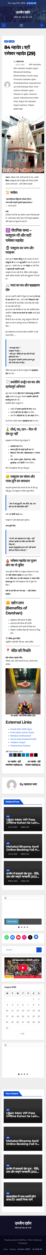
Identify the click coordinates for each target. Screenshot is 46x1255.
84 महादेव (11, 41)
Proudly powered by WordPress (15, 1240)
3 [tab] (24, 927)
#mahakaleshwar (20, 83)
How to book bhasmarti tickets (23, 739)
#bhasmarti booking (22, 72)
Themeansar (22, 1243)
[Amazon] (23, 910)
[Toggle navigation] (21, 25)
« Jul (22, 1034)
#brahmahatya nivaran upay (25, 76)
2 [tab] (21, 927)
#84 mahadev (35, 64)
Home (6, 1249)
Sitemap (13, 1249)
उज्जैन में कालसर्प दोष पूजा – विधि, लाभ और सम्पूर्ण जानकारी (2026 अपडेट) (22, 876)
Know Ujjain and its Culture (22, 732)
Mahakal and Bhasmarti (20, 736)
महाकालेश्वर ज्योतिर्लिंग (24, 1249)
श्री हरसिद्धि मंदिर (37, 1249)
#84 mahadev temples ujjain (25, 68)
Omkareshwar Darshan (20, 746)
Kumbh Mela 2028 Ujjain (21, 729)
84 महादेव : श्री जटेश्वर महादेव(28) (32, 763)
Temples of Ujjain (18, 742)
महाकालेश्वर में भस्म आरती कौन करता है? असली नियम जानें (21, 1198)
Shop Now (12, 921)
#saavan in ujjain (20, 94)
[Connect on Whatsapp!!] (23, 1058)
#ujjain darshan (20, 105)
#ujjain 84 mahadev (27, 101)
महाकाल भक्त (20, 61)
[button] (38, 25)
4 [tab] (27, 927)
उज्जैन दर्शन (23, 12)
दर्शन (6, 41)
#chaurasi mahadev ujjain (24, 79)
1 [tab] (19, 927)
